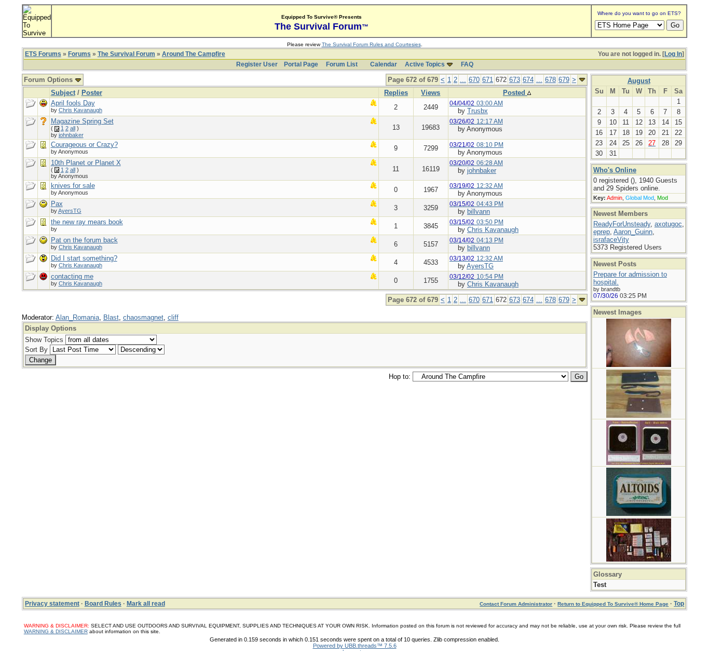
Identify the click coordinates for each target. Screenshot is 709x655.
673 (514, 80)
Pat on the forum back (84, 240)
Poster (91, 93)
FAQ (467, 64)
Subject (63, 93)
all (72, 128)
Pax (57, 204)
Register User (257, 64)
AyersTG (69, 211)
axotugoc (668, 224)
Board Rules (103, 603)
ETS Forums (43, 54)
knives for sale (73, 185)
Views (430, 93)
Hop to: (400, 376)
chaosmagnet (143, 317)
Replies (396, 93)
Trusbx (477, 111)
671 (487, 80)
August (639, 81)
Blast (111, 317)
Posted (515, 93)
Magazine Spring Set (82, 121)
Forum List (342, 64)
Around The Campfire (193, 54)
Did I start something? (84, 258)
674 (528, 80)
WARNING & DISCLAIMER (56, 631)
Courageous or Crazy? (84, 144)
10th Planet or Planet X (86, 163)
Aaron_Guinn (632, 232)
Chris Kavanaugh (80, 110)
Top (679, 603)
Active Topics (425, 64)
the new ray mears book (87, 222)
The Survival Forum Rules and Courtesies (371, 44)
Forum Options (49, 80)
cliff (173, 317)
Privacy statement (52, 603)
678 (550, 80)
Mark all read (146, 603)
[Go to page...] (582, 80)
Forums (79, 54)
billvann (478, 211)
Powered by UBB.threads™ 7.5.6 (355, 646)
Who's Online (614, 170)
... (463, 80)
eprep (601, 232)
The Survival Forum (126, 54)
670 (474, 80)
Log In (673, 54)
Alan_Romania (77, 317)
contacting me (72, 276)
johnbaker (71, 135)
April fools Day (73, 103)
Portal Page (301, 64)
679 (563, 80)
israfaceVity (611, 239)
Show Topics (44, 340)
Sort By (36, 349)
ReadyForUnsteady (621, 224)
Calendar (383, 64)
